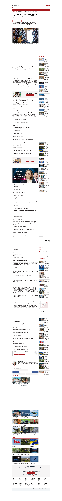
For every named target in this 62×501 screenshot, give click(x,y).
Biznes (19, 478)
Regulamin (34, 488)
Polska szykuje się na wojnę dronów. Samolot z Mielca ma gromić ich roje (34, 417)
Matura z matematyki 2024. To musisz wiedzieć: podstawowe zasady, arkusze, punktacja (25, 384)
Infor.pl (32, 483)
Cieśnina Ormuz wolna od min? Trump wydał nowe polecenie (25, 445)
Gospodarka (20, 483)
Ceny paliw (24, 11)
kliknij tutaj (34, 475)
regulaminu (31, 471)
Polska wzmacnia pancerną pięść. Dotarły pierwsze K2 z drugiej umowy (25, 426)
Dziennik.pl (39, 483)
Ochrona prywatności (28, 488)
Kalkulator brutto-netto (27, 484)
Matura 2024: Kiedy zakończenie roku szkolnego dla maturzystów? (30, 93)
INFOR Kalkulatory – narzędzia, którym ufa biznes (22, 352)
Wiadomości (39, 484)
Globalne (13, 485)
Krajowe (13, 484)
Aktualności (20, 479)
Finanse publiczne (20, 485)
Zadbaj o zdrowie (35, 11)
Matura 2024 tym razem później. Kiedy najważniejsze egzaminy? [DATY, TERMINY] (29, 159)
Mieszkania (32, 480)
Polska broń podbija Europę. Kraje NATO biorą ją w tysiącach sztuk (16, 434)
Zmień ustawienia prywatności (42, 488)
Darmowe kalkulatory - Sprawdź (19, 354)
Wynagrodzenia (26, 480)
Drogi (38, 480)
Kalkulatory (26, 483)
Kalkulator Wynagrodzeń (27, 485)
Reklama (22, 488)
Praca (26, 478)
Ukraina (13, 480)
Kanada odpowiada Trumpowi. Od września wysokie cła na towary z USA (16, 446)
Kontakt (13, 488)
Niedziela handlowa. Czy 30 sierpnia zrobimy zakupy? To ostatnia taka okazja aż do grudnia (16, 426)
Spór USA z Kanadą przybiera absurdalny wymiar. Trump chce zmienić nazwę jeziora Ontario (25, 454)
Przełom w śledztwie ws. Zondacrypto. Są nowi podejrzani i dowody (15, 417)
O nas (17, 488)
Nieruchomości (33, 478)
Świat (13, 478)
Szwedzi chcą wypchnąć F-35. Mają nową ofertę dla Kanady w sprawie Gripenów (34, 463)
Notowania (45, 478)
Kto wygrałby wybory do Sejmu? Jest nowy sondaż (33, 425)
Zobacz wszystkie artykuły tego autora (16, 367)
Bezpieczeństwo (15, 483)
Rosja (13, 479)
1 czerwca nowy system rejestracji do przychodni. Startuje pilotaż (16, 368)
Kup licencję (22, 357)
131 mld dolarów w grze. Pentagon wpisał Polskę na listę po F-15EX (24, 417)
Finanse (44, 485)
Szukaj (48, 5)
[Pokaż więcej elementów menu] (49, 8)
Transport (39, 478)
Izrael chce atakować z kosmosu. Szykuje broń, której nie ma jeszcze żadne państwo (16, 463)
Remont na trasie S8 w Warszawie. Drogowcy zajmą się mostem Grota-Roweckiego (34, 434)
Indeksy (44, 479)
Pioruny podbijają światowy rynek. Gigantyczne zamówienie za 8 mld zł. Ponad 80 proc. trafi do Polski (25, 434)
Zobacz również (30, 161)
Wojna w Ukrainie (29, 11)
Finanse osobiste (20, 11)
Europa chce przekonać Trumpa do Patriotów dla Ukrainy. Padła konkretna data (25, 463)
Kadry (31, 485)
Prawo (32, 484)
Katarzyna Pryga (21, 361)
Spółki (44, 480)
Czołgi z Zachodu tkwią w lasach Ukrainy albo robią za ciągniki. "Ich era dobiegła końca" (16, 454)
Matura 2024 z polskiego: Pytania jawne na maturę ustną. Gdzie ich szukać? (16, 384)
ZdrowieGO (45, 483)
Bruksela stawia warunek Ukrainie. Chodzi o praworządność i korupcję (33, 446)
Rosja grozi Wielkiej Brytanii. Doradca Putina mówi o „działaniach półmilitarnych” (34, 454)
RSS (49, 488)
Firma (19, 480)
